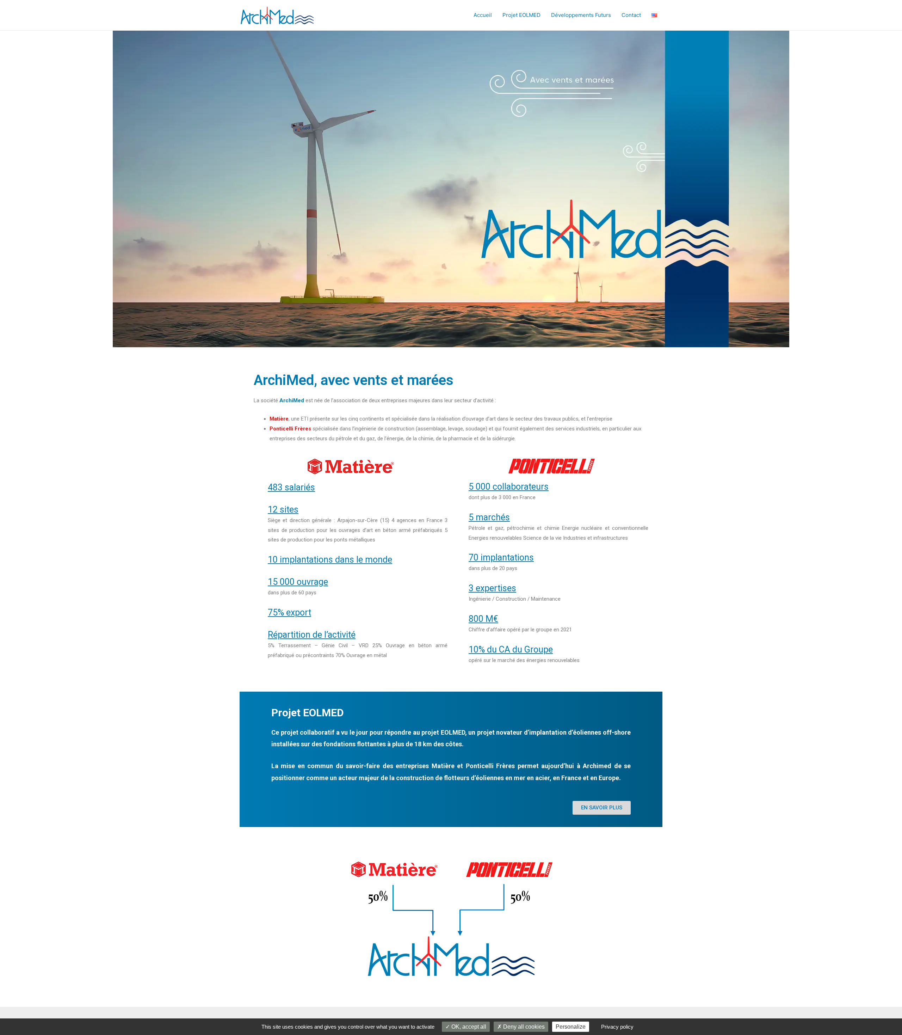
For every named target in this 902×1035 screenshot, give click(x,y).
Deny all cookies (523, 1027)
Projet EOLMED (521, 15)
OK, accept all (468, 1027)
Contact (631, 15)
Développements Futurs (581, 15)
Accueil (483, 15)
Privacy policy (617, 1027)
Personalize (571, 1027)
